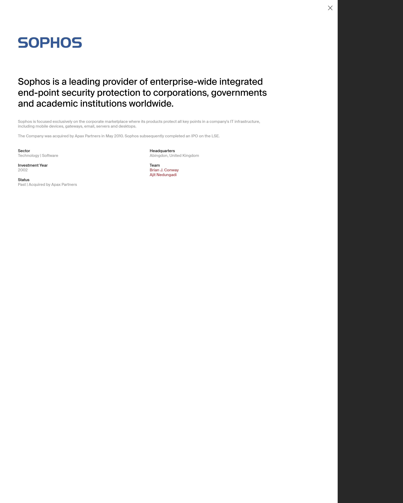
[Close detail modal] (330, 8)
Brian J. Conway (164, 170)
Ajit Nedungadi (163, 174)
